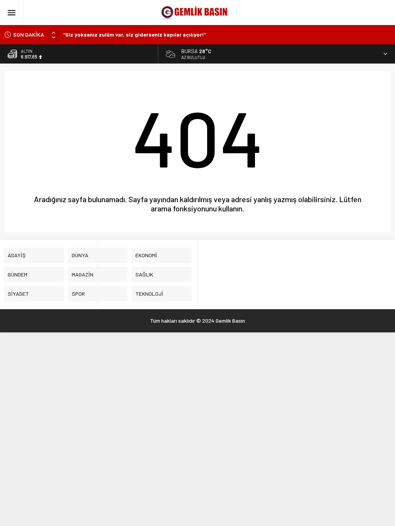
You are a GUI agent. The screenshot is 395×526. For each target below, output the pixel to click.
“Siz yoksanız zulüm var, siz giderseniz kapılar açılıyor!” (134, 34)
